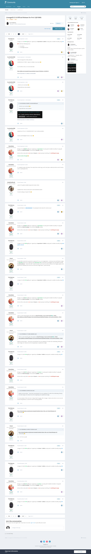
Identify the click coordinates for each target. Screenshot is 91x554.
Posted (22, 38)
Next (23, 34)
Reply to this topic (58, 28)
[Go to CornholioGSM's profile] (11, 63)
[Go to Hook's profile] (11, 266)
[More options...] (63, 39)
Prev (9, 34)
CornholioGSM (11, 57)
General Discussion (22, 24)
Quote (21, 52)
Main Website (8, 6)
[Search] (84, 7)
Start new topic (47, 28)
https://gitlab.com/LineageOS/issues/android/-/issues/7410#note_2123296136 (33, 71)
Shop (29, 6)
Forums (6, 9)
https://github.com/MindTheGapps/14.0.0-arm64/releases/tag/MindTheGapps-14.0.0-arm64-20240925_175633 (39, 317)
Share (52, 23)
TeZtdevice (13, 22)
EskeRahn (11, 146)
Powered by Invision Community (45, 547)
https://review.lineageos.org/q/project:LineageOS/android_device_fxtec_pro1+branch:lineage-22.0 (36, 411)
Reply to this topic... (17, 527)
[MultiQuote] (18, 52)
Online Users (12, 9)
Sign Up (83, 2)
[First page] (6, 34)
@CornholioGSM (29, 208)
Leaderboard (20, 9)
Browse (18, 6)
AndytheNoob (11, 182)
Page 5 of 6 (30, 34)
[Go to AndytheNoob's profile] (11, 188)
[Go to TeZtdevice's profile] (7, 23)
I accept (80, 551)
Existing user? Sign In (74, 2)
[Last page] (26, 34)
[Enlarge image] (29, 114)
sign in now (33, 522)
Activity (24, 6)
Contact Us (45, 544)
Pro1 (14, 6)
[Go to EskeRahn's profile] (11, 152)
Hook (11, 258)
